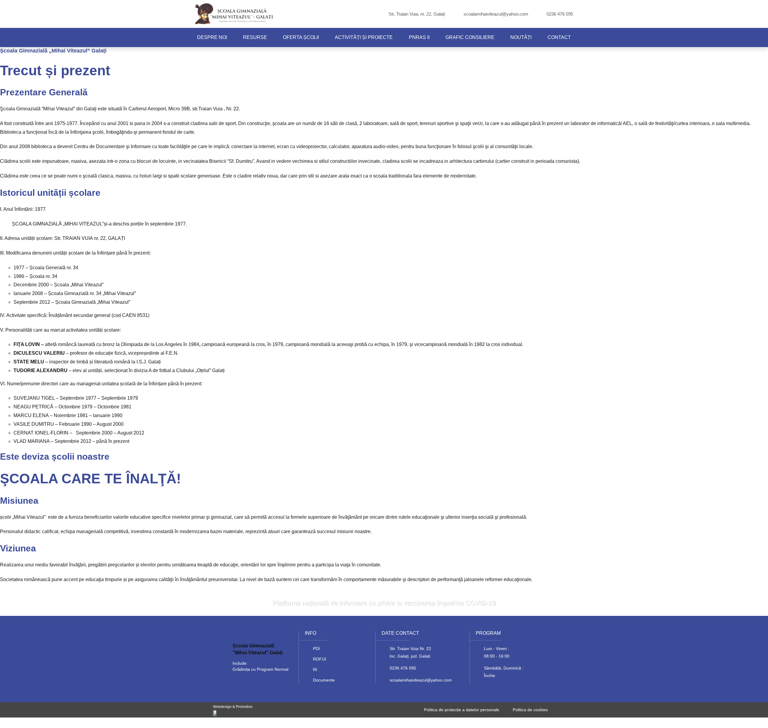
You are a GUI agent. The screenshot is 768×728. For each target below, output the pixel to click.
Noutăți (521, 37)
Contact (559, 37)
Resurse (255, 37)
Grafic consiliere (470, 37)
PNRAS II (419, 37)
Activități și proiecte (364, 37)
